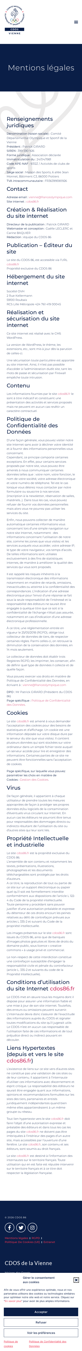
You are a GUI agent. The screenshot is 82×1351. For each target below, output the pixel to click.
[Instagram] (32, 1227)
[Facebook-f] (9, 1227)
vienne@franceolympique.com (50, 197)
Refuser (41, 1322)
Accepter (41, 1312)
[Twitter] (21, 1227)
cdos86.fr (32, 201)
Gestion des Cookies (34, 779)
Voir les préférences (41, 1333)
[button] (76, 1280)
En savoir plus (13, 1301)
